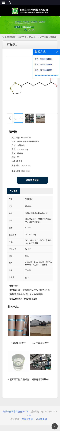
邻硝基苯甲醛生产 (40, 379)
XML (29, 415)
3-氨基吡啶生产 (18, 343)
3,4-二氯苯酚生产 (40, 343)
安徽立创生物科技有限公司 (15, 411)
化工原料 (44, 37)
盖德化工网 (27, 419)
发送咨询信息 (32, 180)
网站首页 (22, 37)
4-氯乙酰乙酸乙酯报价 (18, 379)
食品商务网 (41, 419)
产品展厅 (33, 37)
